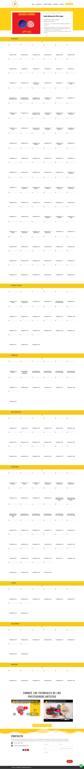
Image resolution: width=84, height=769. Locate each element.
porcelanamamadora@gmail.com (21, 745)
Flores (49, 13)
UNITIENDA (18, 767)
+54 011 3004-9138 (18, 743)
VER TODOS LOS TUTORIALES (42, 725)
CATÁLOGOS (69, 4)
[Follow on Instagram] (26, 750)
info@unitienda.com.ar (26, 767)
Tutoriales (55, 4)
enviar (69, 761)
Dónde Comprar (48, 4)
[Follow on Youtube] (28, 750)
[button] (81, 766)
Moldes (47, 13)
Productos (38, 4)
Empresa (62, 4)
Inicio (33, 4)
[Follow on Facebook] (23, 750)
